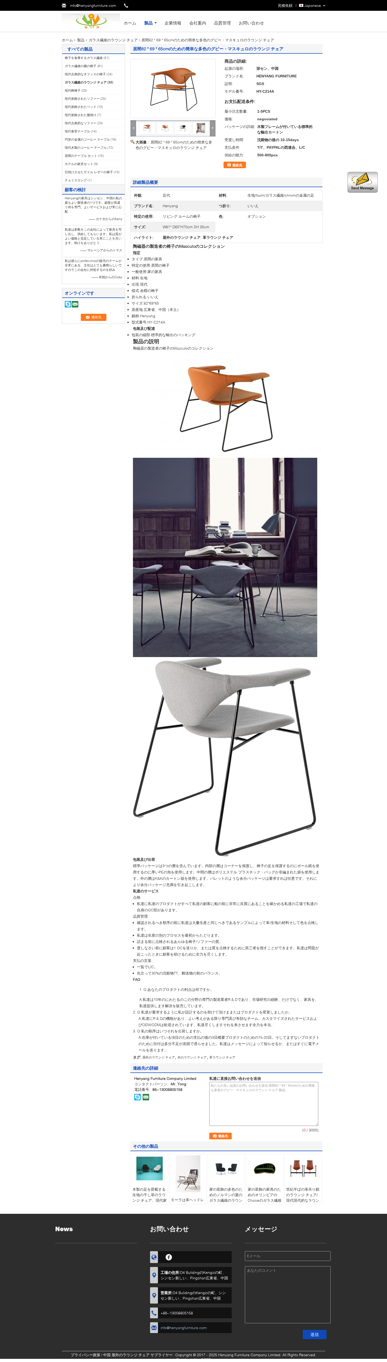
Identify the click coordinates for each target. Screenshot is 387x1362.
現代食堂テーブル (77, 131)
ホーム (130, 22)
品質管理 (222, 22)
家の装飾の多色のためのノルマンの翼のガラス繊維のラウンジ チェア (225, 1197)
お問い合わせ (251, 22)
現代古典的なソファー (80, 123)
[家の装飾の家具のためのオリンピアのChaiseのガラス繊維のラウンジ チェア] (264, 1168)
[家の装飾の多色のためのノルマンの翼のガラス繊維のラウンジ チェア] (226, 1168)
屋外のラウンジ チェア (158, 1057)
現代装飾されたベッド (80, 107)
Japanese (312, 5)
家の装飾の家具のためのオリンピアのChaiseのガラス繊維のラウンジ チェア (264, 1197)
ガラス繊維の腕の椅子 (80, 66)
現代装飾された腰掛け (80, 115)
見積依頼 (285, 5)
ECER (206, 1359)
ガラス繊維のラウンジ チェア (113, 40)
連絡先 (237, 165)
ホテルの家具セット (79, 164)
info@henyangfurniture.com (93, 5)
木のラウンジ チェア (192, 1057)
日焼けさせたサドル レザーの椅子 (89, 172)
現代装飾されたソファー (82, 99)
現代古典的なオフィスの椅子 (85, 74)
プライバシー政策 (85, 1355)
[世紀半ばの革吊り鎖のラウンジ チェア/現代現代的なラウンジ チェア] (303, 1168)
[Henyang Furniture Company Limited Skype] (137, 1096)
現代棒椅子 (73, 90)
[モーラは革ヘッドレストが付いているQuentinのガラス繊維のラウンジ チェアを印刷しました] (188, 1173)
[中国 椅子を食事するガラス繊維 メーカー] (91, 21)
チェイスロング (76, 180)
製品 (148, 22)
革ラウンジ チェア (222, 1057)
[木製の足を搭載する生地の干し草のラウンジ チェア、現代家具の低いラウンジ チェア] (149, 1168)
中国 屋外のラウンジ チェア (126, 1355)
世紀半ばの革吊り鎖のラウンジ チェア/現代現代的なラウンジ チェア (302, 1197)
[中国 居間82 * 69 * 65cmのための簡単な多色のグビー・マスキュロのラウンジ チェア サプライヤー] (173, 88)
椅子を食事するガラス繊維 (84, 58)
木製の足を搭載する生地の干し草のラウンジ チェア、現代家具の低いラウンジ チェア (149, 1200)
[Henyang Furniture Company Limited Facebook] (169, 1256)
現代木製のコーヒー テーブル (86, 148)
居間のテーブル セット (81, 156)
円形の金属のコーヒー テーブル (87, 139)
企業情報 (173, 22)
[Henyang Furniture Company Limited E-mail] (145, 1096)
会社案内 (197, 22)
